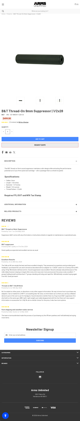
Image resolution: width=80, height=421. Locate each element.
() (77, 4)
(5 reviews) (13, 122)
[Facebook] (3, 152)
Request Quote (40, 145)
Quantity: (5, 127)
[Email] (6, 152)
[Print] (10, 152)
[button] (22, 122)
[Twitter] (14, 152)
